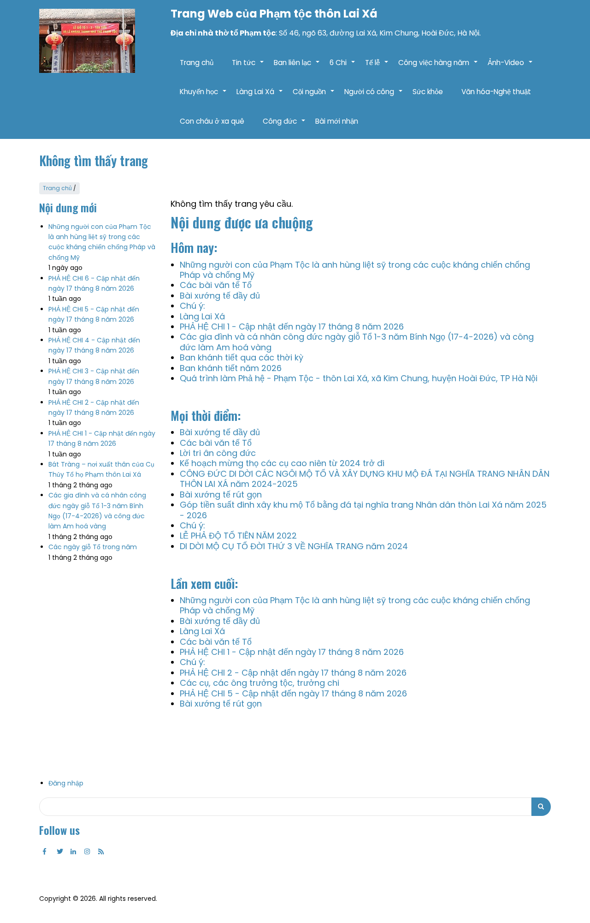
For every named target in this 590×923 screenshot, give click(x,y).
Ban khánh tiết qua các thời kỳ (241, 357)
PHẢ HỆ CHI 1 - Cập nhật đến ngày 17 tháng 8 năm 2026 (292, 326)
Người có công (373, 96)
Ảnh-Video (510, 67)
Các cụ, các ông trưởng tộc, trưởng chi (259, 683)
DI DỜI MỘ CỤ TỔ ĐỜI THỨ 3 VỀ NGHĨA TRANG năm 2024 (294, 546)
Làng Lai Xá (259, 96)
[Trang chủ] (87, 41)
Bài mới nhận (336, 121)
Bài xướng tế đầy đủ (220, 295)
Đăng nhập (65, 783)
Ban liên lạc (297, 67)
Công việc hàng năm (438, 67)
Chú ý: (192, 306)
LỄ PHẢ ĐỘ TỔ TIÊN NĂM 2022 (238, 535)
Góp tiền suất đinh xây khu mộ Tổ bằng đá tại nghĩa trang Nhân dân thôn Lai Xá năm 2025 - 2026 (363, 510)
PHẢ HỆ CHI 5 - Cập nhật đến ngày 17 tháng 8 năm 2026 (293, 693)
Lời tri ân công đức (218, 453)
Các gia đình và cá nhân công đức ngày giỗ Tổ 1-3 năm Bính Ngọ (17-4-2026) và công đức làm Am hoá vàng (357, 342)
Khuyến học (203, 96)
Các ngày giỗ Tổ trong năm (92, 546)
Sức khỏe (428, 91)
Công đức (284, 126)
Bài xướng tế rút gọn (221, 494)
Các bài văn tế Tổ (216, 285)
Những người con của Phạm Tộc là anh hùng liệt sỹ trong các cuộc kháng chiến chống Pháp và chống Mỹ (355, 270)
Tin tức (248, 67)
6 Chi (343, 67)
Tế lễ (377, 67)
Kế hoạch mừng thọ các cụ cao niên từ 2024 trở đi (282, 463)
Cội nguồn (314, 96)
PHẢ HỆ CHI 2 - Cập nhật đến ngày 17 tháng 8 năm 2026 (293, 672)
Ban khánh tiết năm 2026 (231, 368)
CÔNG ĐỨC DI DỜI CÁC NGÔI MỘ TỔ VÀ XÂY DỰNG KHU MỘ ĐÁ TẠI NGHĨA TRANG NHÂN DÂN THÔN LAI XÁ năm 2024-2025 (364, 479)
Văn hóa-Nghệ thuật (496, 91)
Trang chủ (196, 62)
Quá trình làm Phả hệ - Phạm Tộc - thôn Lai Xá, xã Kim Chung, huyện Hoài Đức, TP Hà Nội (358, 378)
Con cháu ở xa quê (212, 121)
